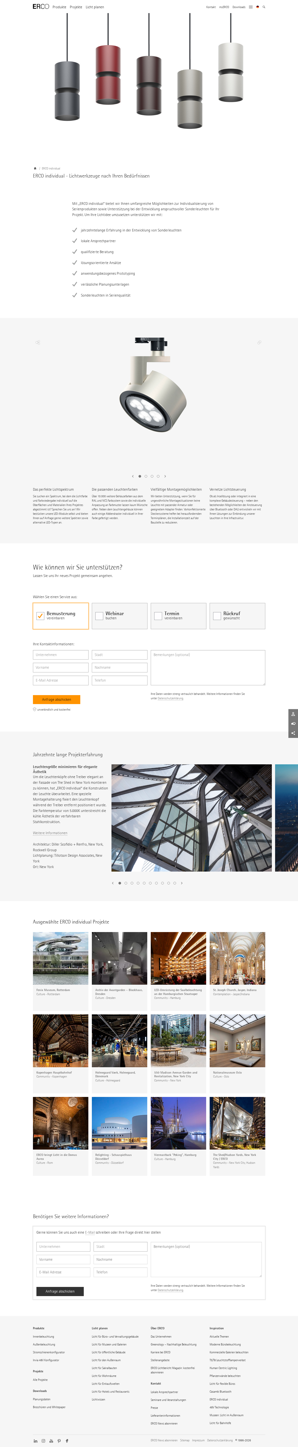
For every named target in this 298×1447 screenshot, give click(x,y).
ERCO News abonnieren (164, 1423)
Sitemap (185, 1440)
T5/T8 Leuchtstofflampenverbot (228, 1360)
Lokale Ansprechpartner (164, 1392)
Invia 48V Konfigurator (46, 1360)
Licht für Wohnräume (104, 1376)
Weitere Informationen (50, 833)
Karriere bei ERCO (160, 1352)
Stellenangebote (160, 1360)
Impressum (198, 1440)
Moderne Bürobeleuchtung (225, 1344)
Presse (154, 1408)
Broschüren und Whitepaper (49, 1407)
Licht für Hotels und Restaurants (110, 1391)
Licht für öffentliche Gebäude (108, 1352)
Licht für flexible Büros (222, 1384)
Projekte (76, 7)
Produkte (59, 7)
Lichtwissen (98, 1399)
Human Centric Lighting (223, 1368)
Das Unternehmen (161, 1336)
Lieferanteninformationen (165, 1416)
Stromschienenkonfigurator (49, 1352)
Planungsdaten (41, 1399)
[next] (163, 476)
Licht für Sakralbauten (104, 1368)
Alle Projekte (40, 1380)
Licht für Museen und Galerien (109, 1344)
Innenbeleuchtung (43, 1336)
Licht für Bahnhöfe (220, 1423)
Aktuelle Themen (219, 1336)
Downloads (239, 7)
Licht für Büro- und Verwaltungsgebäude (115, 1336)
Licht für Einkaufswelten (106, 1384)
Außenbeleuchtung (44, 1344)
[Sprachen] (257, 7)
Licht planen (95, 7)
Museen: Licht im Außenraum (226, 1415)
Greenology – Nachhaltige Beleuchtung (174, 1344)
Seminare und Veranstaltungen (168, 1400)
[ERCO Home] (41, 6)
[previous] (134, 476)
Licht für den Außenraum (106, 1360)
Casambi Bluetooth (220, 1391)
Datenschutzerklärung (170, 698)
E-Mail (90, 1232)
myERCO (224, 7)
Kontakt (211, 7)
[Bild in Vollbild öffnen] (259, 342)
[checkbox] (61, 616)
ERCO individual (219, 1399)
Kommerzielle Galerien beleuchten (229, 1352)
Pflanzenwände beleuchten (225, 1376)
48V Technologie (219, 1407)
